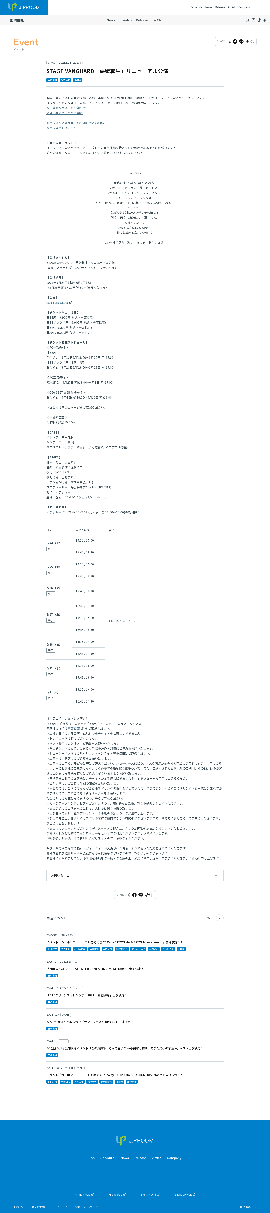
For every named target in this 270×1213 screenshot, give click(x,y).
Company (244, 7)
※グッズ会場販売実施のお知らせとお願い (75, 123)
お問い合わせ (20, 1207)
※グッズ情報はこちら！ (63, 128)
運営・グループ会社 (85, 1207)
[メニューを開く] (262, 7)
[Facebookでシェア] (235, 41)
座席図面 (74, 728)
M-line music (82, 1194)
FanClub (157, 20)
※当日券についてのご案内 (64, 113)
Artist (232, 7)
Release (220, 7)
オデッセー (54, 512)
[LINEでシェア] (241, 41)
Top (92, 1158)
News (208, 7)
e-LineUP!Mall (183, 1194)
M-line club (115, 1194)
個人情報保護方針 (41, 1207)
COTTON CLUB (57, 302)
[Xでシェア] (229, 41)
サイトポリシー (62, 1207)
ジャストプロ (148, 1194)
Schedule (196, 7)
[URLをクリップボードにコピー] (249, 41)
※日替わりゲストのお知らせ (66, 108)
